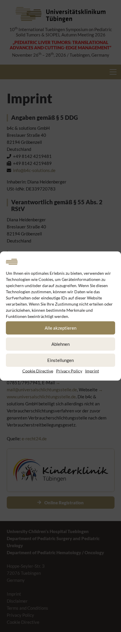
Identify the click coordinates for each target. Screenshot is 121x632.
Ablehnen (60, 344)
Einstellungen (60, 360)
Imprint (92, 370)
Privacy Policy (69, 370)
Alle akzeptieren (60, 328)
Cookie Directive (37, 370)
